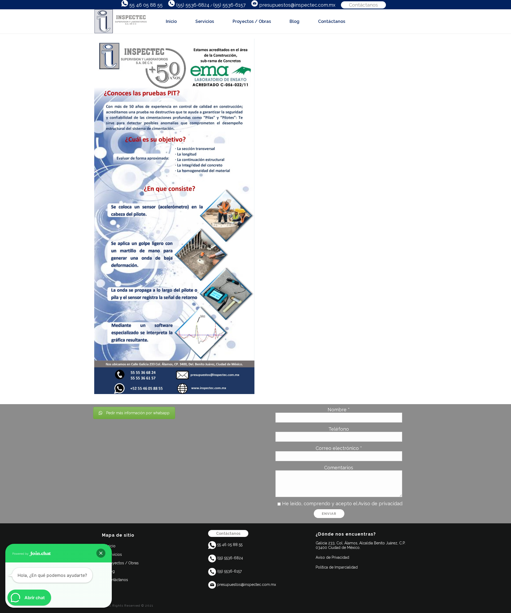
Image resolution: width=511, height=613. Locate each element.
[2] (174, 216)
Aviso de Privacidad (332, 557)
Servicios (204, 21)
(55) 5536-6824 (192, 5)
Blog (294, 21)
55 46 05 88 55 (145, 5)
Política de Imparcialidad (337, 567)
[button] (100, 553)
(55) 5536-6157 (229, 5)
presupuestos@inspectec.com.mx (296, 5)
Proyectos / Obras (252, 21)
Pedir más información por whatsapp (138, 413)
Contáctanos (363, 5)
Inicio (171, 21)
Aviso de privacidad (380, 503)
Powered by (20, 554)
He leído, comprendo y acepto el (342, 503)
